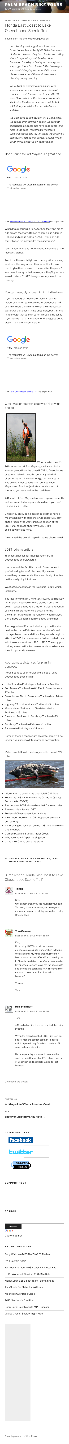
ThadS (19, 888)
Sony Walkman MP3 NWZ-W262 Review (27, 1254)
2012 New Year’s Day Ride (19, 1300)
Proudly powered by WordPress (21, 1436)
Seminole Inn (33, 322)
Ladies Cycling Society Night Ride (24, 1313)
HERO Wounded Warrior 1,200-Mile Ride (27, 1274)
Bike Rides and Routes (35, 859)
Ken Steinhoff (40, 20)
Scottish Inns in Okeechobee (41, 567)
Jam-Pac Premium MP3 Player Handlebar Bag (30, 1267)
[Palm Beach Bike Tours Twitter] (21, 1154)
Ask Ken (14, 859)
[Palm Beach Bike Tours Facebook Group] (21, 1142)
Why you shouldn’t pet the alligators (25, 837)
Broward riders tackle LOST (20, 809)
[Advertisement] (17, 1372)
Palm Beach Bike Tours (34, 4)
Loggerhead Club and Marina (26, 626)
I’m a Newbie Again (15, 1261)
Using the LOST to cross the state (24, 841)
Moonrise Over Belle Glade (20, 1293)
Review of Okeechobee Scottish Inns (25, 813)
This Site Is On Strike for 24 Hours (24, 1287)
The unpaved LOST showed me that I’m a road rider (33, 805)
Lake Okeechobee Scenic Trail (24, 391)
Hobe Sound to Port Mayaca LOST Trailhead (30, 221)
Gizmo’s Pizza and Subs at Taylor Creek (26, 833)
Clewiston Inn (12, 614)
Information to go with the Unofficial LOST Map (31, 793)
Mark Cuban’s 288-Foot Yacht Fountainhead (29, 1280)
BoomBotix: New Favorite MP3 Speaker (27, 1307)
